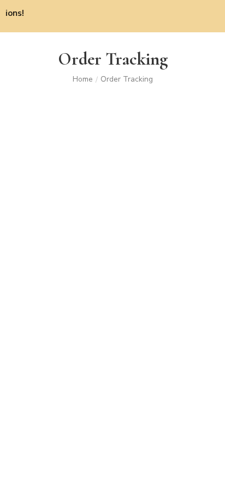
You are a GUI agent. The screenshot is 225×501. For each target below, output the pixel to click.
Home (83, 79)
